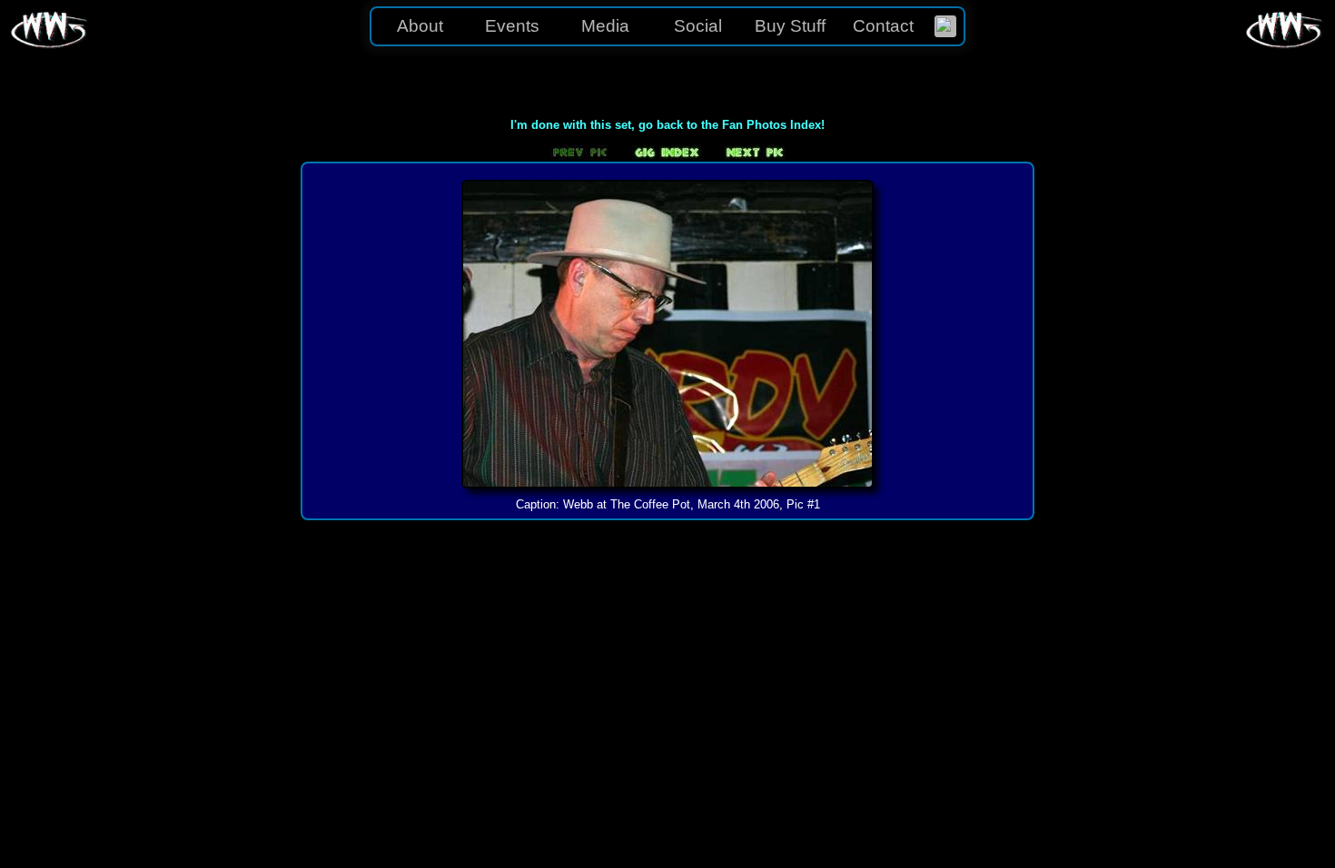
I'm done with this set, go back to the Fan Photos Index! (667, 125)
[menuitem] (945, 26)
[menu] (667, 26)
